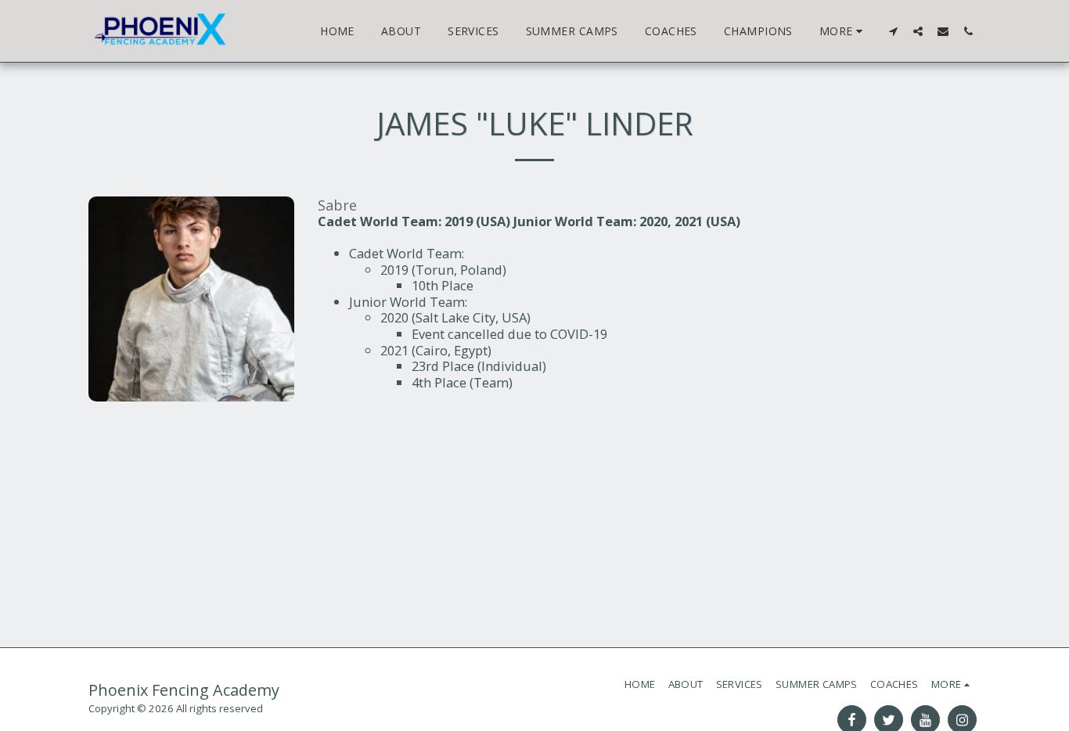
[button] (893, 31)
